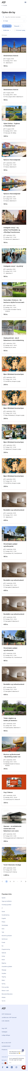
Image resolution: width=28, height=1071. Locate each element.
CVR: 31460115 (5, 1021)
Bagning (4, 963)
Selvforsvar (5, 939)
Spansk (3, 898)
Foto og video (5, 987)
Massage (4, 970)
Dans (3, 928)
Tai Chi (3, 1001)
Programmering (6, 949)
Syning (3, 983)
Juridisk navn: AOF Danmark (9, 1017)
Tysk (3, 932)
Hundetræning (5, 915)
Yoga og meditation (7, 901)
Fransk (3, 942)
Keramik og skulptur (7, 935)
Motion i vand (5, 990)
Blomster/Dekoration (7, 994)
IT (2, 908)
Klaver (3, 959)
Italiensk (4, 953)
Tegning (4, 977)
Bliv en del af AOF (6, 1042)
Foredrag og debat (6, 904)
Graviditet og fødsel (7, 966)
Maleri (3, 980)
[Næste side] (25, 881)
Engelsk (4, 918)
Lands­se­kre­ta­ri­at (6, 1046)
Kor (2, 946)
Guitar (3, 956)
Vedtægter (4, 1032)
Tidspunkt (16, 26)
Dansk (3, 911)
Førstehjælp (5, 925)
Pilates (3, 922)
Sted (6, 21)
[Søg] (3, 17)
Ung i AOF (4, 1028)
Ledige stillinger (6, 1035)
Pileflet (3, 997)
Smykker (4, 973)
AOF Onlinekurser (6, 1014)
